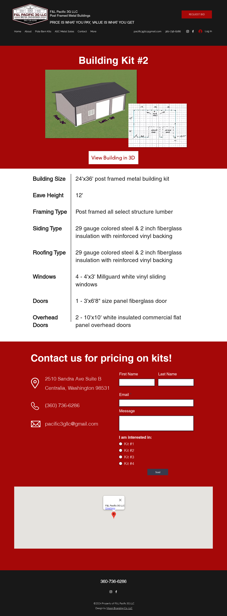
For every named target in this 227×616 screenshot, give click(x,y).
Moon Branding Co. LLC (119, 608)
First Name (128, 374)
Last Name (167, 374)
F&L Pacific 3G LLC (64, 11)
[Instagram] (187, 31)
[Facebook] (193, 31)
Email (124, 395)
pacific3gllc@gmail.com (147, 31)
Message (127, 411)
